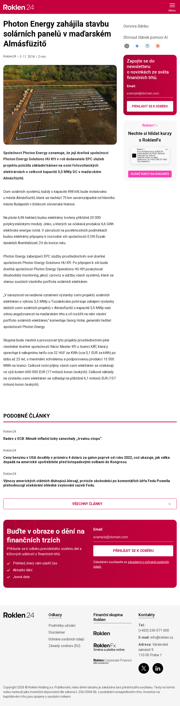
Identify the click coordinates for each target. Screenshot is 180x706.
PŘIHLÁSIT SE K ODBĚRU (150, 106)
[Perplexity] (147, 46)
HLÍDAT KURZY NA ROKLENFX (150, 173)
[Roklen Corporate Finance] (112, 661)
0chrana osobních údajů (66, 639)
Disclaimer (57, 632)
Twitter (144, 668)
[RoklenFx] (109, 647)
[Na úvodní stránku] (18, 7)
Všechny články (87, 504)
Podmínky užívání (62, 625)
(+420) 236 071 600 (154, 630)
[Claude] (157, 46)
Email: (131, 86)
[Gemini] (137, 46)
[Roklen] (102, 633)
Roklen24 (9, 56)
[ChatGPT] (126, 46)
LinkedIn (158, 668)
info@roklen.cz (161, 637)
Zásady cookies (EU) (64, 646)
